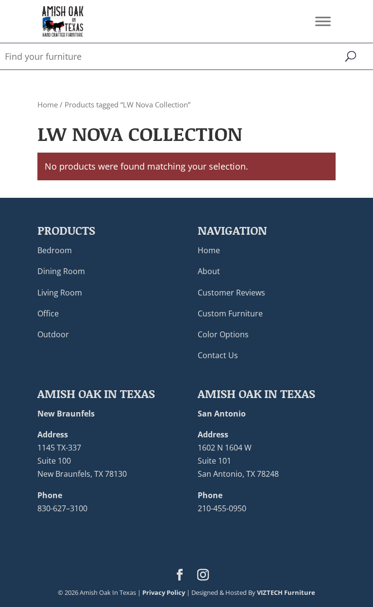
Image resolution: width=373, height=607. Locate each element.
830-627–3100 (62, 508)
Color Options (223, 334)
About (209, 271)
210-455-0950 (222, 508)
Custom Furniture (230, 313)
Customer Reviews (231, 292)
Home (47, 104)
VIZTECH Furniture (286, 592)
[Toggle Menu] (323, 21)
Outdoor (53, 334)
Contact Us (218, 355)
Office (48, 313)
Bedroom (54, 250)
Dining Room (61, 271)
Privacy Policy (163, 592)
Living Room (59, 292)
